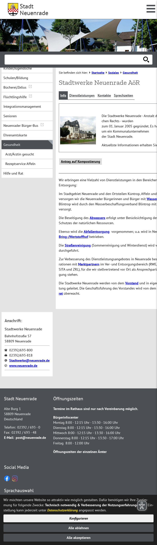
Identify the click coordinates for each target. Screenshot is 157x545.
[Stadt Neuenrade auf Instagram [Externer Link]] (15, 480)
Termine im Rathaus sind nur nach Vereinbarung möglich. (95, 409)
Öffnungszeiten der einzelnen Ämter (80, 452)
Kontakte (104, 95)
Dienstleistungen (82, 95)
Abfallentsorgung (97, 231)
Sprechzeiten (123, 95)
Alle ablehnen (78, 528)
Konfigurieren (78, 518)
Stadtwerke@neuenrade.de (29, 360)
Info (63, 95)
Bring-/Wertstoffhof (73, 236)
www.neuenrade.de (23, 365)
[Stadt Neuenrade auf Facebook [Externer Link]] (7, 480)
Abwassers (97, 218)
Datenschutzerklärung (62, 510)
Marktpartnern (88, 264)
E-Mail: (9, 437)
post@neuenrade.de (31, 437)
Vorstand (131, 283)
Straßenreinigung (78, 245)
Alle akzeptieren (79, 537)
